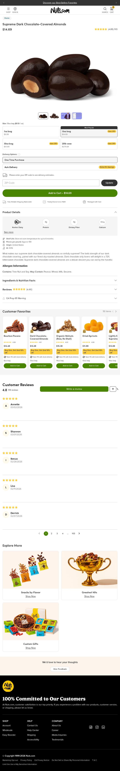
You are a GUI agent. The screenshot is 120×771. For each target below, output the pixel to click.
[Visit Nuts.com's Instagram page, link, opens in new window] (97, 727)
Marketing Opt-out (10, 760)
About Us (56, 725)
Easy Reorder (9, 735)
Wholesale (7, 730)
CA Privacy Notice (41, 760)
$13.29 (33, 346)
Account (6, 725)
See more (8, 232)
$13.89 (112, 346)
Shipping (31, 735)
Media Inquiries (59, 735)
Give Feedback (60, 669)
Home (7, 18)
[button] (101, 29)
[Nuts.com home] (60, 10)
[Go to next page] (80, 533)
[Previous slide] (3, 3)
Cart (112, 10)
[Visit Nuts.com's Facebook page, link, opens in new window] (91, 727)
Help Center (33, 730)
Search (105, 12)
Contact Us (32, 725)
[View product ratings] (15, 342)
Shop (8, 12)
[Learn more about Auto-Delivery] (19, 154)
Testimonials (58, 740)
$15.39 (59, 346)
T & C (94, 760)
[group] (43, 115)
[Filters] (113, 389)
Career (55, 730)
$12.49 (7, 346)
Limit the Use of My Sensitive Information (19, 764)
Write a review (74, 389)
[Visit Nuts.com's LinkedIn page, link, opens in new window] (103, 727)
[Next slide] (116, 3)
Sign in (15, 12)
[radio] (30, 131)
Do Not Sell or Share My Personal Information (71, 760)
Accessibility (33, 740)
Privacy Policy (26, 760)
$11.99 (85, 346)
